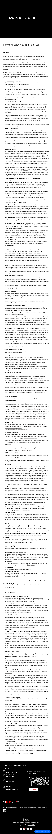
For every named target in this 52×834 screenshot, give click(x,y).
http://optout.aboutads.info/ (41, 436)
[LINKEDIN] (27, 829)
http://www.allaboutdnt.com (26, 450)
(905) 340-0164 (10, 776)
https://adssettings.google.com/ (35, 426)
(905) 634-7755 (10, 781)
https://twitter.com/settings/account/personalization (16, 429)
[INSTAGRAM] (24, 829)
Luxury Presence (34, 822)
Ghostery (44, 418)
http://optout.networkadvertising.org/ (28, 438)
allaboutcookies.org (38, 409)
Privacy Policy (31, 825)
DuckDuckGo (38, 418)
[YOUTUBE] (31, 829)
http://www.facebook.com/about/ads (13, 428)
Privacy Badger (31, 418)
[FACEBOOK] (21, 829)
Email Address (33, 773)
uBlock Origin (8, 419)
